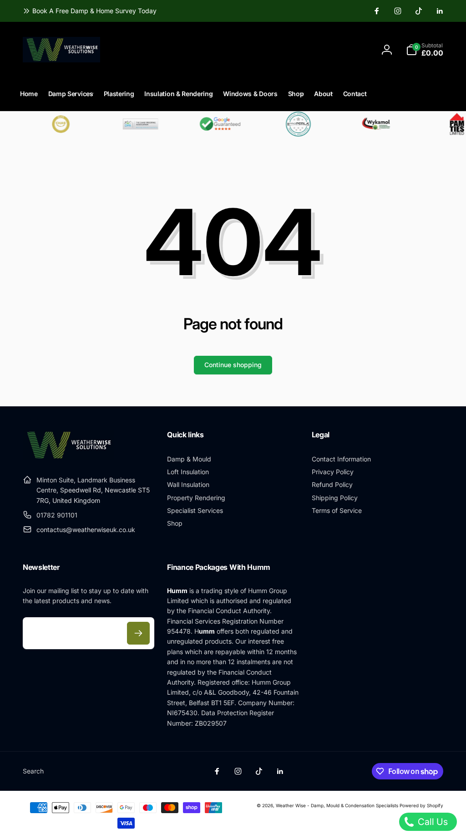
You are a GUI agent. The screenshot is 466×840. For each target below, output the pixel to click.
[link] (90, 11)
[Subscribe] (138, 633)
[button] (424, 49)
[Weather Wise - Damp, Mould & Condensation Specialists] (68, 457)
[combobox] (197, 50)
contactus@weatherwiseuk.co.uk (85, 529)
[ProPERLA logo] (293, 124)
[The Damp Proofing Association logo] (134, 124)
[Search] (261, 50)
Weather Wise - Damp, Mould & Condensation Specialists (337, 805)
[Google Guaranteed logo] (213, 124)
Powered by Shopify (421, 805)
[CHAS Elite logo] (55, 124)
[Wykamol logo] (372, 124)
